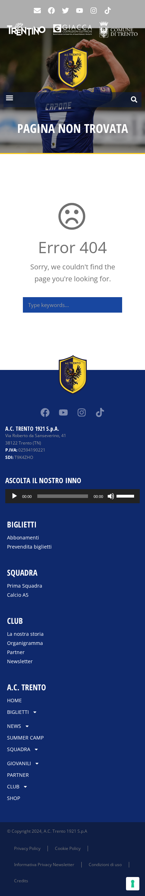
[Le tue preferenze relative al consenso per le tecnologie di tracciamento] (132, 883)
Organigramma (25, 643)
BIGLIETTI (18, 712)
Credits (21, 881)
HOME (14, 700)
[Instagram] (93, 10)
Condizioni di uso (105, 865)
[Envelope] (37, 10)
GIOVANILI (19, 763)
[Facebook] (51, 10)
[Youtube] (79, 10)
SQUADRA (18, 749)
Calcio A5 (18, 594)
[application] (72, 496)
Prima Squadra (24, 585)
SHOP (13, 798)
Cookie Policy (68, 848)
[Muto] (110, 496)
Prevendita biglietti (29, 546)
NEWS (14, 726)
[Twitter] (65, 10)
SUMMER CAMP (25, 737)
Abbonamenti (23, 537)
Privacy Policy (27, 848)
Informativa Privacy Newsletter (44, 865)
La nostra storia (25, 634)
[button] (9, 98)
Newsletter (20, 661)
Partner (16, 652)
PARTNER (18, 775)
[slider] (126, 495)
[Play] (14, 496)
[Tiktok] (100, 412)
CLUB (13, 786)
